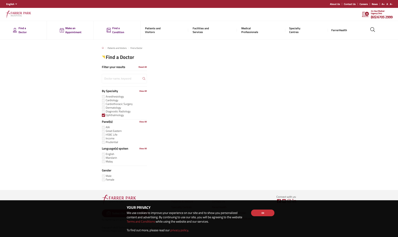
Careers (364, 4)
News (375, 4)
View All (143, 91)
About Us (335, 4)
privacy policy (179, 230)
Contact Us (350, 4)
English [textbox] (10, 4)
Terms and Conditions (141, 221)
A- (391, 4)
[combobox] (11, 4)
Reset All (143, 67)
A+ (383, 4)
